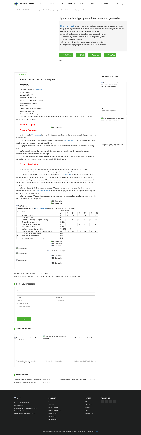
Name (18, 291)
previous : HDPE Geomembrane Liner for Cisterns (31, 273)
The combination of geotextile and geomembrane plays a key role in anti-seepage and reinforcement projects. (28, 379)
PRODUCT (25, 10)
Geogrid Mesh (52, 416)
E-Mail (82, 55)
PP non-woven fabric (67, 26)
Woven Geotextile (53, 407)
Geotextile (38, 90)
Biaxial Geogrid (52, 413)
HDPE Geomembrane (54, 410)
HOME (41, 4)
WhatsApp (111, 55)
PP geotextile (68, 140)
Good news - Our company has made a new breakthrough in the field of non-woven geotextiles (28, 382)
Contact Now (66, 55)
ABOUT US (71, 4)
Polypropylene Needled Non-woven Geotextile (54, 362)
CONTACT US (104, 4)
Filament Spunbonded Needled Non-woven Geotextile (26, 362)
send (24, 319)
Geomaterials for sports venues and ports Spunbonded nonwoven (113, 145)
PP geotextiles (36, 135)
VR (62, 4)
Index (96, 431)
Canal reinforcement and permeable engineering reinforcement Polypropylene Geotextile (112, 110)
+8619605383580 (24, 403)
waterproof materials (43, 190)
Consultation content (23, 303)
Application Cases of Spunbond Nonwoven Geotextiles (74, 379)
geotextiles (67, 174)
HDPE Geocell (52, 419)
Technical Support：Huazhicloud (85, 431)
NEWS (87, 410)
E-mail (19, 297)
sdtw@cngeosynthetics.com (27, 413)
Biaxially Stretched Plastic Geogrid (84, 361)
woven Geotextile (41, 208)
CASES (82, 4)
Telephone (95, 55)
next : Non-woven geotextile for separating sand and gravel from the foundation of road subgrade (47, 276)
